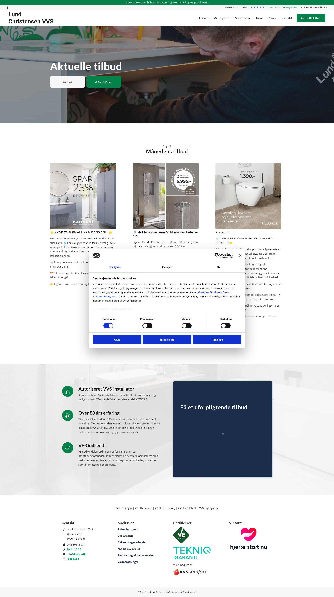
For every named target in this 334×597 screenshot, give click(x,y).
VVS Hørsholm (143, 508)
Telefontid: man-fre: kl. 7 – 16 (315, 7)
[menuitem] (232, 7)
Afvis (117, 339)
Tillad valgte (167, 339)
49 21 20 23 (274, 7)
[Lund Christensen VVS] (31, 18)
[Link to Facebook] (7, 7)
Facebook (73, 558)
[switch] (147, 325)
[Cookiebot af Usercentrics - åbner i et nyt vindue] (217, 255)
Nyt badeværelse (129, 549)
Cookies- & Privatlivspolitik (184, 592)
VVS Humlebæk (187, 508)
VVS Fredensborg (165, 508)
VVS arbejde (125, 535)
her (130, 309)
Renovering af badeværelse (136, 555)
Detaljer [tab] (167, 267)
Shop (245, 7)
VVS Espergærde (209, 508)
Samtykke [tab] (115, 267)
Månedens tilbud (232, 7)
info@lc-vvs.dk (291, 7)
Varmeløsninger (128, 562)
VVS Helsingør (123, 508)
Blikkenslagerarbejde (132, 542)
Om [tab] (219, 267)
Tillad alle (217, 339)
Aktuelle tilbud (128, 529)
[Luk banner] (240, 255)
